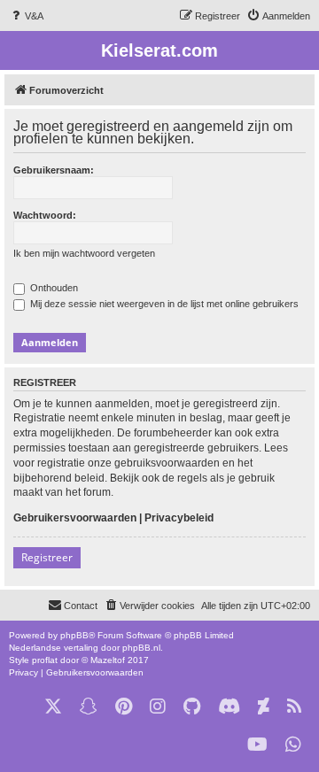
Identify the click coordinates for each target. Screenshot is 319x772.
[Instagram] (157, 707)
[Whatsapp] (293, 745)
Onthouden (52, 287)
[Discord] (229, 707)
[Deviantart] (263, 707)
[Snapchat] (88, 707)
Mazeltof (107, 660)
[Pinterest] (123, 707)
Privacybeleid (179, 518)
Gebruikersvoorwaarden (74, 518)
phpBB (74, 635)
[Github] (192, 707)
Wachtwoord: (44, 215)
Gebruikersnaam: (53, 170)
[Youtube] (257, 745)
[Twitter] (53, 707)
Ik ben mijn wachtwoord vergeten (84, 253)
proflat (45, 660)
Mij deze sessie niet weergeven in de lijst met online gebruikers (163, 303)
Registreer (47, 557)
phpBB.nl (141, 647)
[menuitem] (26, 16)
